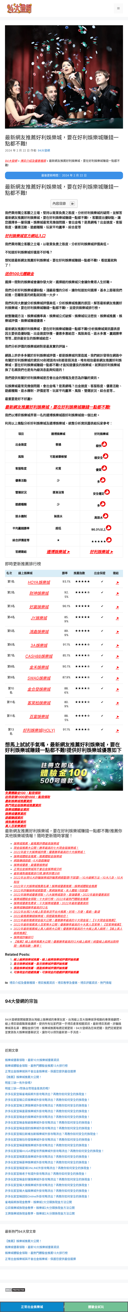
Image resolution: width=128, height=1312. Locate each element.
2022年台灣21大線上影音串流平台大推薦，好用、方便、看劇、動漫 (57, 911)
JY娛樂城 (39, 618)
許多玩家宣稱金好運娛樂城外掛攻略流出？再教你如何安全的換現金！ (49, 1179)
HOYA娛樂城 (39, 582)
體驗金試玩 (96, 1307)
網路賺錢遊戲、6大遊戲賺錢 (31, 860)
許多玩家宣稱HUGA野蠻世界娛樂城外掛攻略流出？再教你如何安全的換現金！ (54, 1151)
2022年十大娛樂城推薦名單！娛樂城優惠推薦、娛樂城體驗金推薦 (55, 886)
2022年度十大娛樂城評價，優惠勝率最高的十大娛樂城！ (50, 852)
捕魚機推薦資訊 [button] (15, 822)
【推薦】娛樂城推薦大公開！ (23, 1077)
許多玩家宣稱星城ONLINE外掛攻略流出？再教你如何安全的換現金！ (48, 1168)
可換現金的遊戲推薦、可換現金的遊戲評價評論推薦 (46, 972)
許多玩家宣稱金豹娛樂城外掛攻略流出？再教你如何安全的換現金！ (47, 1117)
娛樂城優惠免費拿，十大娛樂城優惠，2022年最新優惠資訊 (51, 903)
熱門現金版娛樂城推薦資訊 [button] (23, 805)
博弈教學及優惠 (68, 982)
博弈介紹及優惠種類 (33, 161)
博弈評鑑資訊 (88, 982)
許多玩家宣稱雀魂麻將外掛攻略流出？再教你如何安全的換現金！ (46, 1094)
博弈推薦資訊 (46, 982)
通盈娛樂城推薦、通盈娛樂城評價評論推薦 (40, 968)
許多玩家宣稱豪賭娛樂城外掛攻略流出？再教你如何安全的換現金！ (47, 1145)
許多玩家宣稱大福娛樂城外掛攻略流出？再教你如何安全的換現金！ (47, 1190)
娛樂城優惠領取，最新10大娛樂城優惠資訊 (32, 1060)
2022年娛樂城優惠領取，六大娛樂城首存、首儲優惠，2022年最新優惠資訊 (61, 894)
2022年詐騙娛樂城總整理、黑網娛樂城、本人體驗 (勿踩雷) (51, 890)
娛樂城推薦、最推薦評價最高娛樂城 (36, 843)
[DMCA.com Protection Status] (15, 1291)
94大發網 (11, 161)
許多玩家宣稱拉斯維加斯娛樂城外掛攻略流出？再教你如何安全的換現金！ (51, 1134)
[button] (25, 236)
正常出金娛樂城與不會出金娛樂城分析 (38, 869)
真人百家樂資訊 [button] (15, 826)
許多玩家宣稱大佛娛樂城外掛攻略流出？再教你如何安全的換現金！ (47, 1185)
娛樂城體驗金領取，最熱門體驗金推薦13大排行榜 (36, 1065)
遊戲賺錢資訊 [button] (14, 817)
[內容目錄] (72, 203)
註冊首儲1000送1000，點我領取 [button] (27, 797)
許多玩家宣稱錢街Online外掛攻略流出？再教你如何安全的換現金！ (47, 1196)
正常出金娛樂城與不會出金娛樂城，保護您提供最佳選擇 (40, 1071)
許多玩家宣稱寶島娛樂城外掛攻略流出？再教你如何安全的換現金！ (47, 1156)
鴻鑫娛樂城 (38, 631)
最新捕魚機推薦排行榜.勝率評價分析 (37, 873)
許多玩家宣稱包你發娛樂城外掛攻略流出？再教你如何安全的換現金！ (49, 1139)
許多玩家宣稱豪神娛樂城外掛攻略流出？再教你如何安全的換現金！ (47, 1162)
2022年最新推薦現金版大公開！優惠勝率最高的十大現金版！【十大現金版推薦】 (65, 920)
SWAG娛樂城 (39, 678)
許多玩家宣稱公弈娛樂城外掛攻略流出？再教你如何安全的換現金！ (47, 1099)
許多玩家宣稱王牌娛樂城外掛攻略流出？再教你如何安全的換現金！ (47, 1105)
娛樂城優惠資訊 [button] (15, 813)
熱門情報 (106, 982)
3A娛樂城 (38, 645)
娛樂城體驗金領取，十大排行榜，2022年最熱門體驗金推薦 (51, 899)
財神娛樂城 (38, 593)
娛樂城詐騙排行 (23, 937)
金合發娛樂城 (38, 689)
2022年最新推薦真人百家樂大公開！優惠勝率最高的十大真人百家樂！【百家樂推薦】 (68, 924)
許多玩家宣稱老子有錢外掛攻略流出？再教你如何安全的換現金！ (46, 1173)
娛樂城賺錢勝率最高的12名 (31, 907)
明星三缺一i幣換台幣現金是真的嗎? (27, 1088)
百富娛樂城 (38, 716)
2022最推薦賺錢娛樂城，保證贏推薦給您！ (41, 916)
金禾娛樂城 (38, 667)
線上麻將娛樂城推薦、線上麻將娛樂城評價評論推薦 (46, 959)
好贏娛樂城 (38, 607)
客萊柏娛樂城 (38, 703)
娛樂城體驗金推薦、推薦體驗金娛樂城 (38, 856)
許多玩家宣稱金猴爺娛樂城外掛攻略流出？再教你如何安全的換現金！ (49, 1122)
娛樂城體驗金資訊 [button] (17, 809)
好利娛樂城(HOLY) (39, 730)
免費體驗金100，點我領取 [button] (22, 793)
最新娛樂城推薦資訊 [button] (18, 801)
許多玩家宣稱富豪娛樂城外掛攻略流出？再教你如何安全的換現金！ (47, 1111)
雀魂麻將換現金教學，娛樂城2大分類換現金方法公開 (38, 1202)
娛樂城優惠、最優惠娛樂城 (31, 865)
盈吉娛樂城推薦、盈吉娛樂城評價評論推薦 (40, 963)
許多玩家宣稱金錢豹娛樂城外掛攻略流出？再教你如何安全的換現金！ (49, 1128)
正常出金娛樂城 (32, 1307)
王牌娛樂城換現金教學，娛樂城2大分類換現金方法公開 (40, 1213)
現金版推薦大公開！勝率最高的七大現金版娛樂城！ (46, 848)
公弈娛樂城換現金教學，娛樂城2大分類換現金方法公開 (40, 1208)
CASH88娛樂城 (38, 656)
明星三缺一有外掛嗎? (18, 1082)
